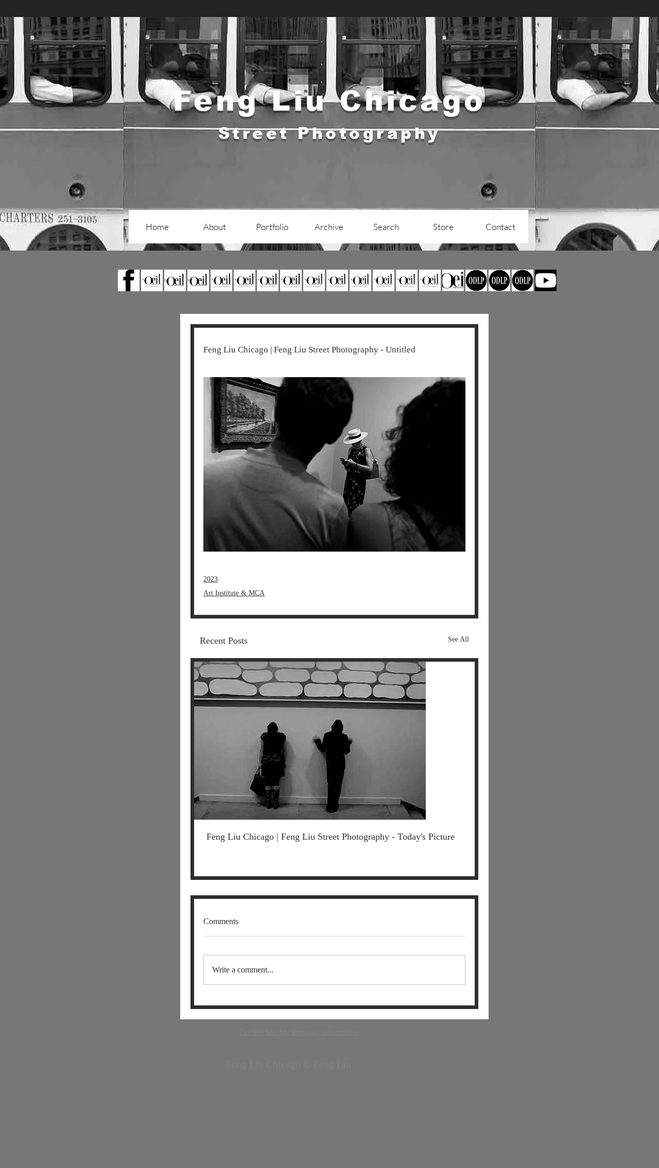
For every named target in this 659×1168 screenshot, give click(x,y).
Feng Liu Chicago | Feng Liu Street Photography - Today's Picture (330, 836)
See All (458, 639)
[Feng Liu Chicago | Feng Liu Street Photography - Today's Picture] (334, 741)
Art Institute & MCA (234, 593)
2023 (210, 579)
